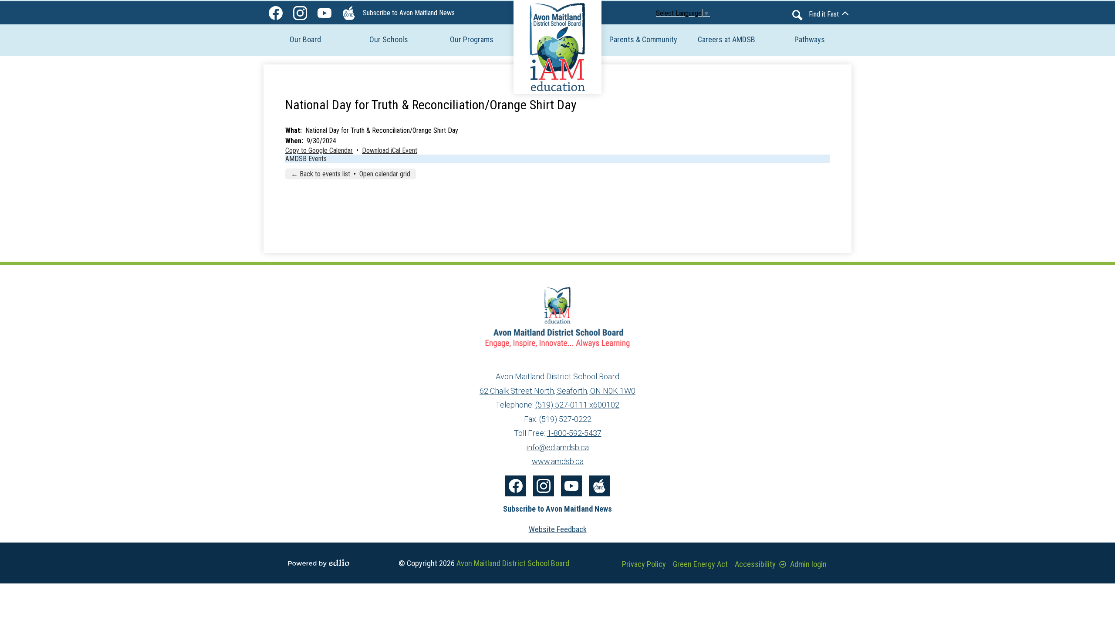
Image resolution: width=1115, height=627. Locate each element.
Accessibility (755, 564)
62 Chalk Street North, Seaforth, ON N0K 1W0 (557, 390)
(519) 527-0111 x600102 (577, 404)
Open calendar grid (384, 174)
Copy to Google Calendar (319, 150)
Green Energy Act (700, 564)
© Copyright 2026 (484, 563)
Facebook (275, 13)
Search (797, 15)
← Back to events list (320, 174)
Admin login (808, 564)
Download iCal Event (389, 150)
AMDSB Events (306, 159)
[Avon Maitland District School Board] (557, 47)
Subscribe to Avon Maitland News (409, 13)
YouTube (324, 13)
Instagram (300, 13)
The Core (348, 13)
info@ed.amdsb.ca (557, 447)
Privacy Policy (644, 564)
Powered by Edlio (318, 563)
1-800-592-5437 (574, 433)
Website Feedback (558, 529)
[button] (305, 39)
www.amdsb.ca (558, 461)
